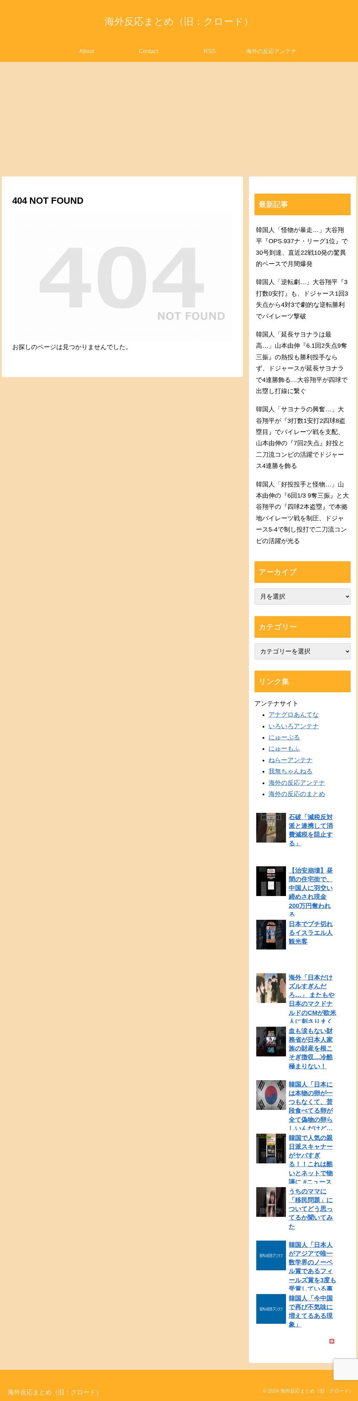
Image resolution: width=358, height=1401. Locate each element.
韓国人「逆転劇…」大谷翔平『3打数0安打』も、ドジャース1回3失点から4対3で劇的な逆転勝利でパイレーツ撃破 (302, 299)
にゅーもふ (284, 748)
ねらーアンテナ (290, 760)
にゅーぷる (284, 737)
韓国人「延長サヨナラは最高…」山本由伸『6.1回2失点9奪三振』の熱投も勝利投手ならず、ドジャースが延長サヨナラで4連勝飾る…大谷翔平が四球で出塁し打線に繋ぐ (302, 363)
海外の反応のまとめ (296, 793)
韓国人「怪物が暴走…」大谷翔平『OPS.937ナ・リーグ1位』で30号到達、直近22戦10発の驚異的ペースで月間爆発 (302, 246)
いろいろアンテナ (293, 726)
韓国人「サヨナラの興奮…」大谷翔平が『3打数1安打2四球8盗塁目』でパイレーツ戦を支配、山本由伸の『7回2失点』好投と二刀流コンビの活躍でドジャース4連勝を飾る (300, 437)
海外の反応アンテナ (296, 782)
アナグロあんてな (293, 714)
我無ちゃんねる (290, 771)
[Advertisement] (179, 119)
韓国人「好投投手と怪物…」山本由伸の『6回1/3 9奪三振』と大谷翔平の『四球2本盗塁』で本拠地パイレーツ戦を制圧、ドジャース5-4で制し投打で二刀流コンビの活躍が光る (302, 512)
